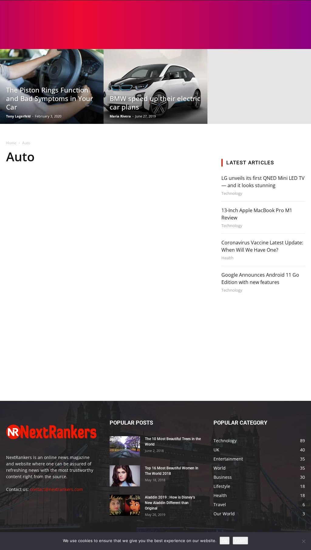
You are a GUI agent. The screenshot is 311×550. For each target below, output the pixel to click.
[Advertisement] (266, 349)
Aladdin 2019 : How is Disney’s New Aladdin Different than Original (170, 502)
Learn (240, 540)
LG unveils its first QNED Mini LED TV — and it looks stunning (263, 182)
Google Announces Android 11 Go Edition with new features (260, 278)
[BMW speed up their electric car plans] (155, 86)
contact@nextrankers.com (56, 489)
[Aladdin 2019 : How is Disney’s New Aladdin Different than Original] (125, 505)
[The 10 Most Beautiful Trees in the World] (125, 446)
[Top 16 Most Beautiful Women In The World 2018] (125, 475)
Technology (231, 193)
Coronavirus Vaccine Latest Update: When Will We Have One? (262, 246)
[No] (303, 541)
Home (11, 142)
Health (227, 258)
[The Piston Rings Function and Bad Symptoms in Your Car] (52, 86)
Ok (224, 540)
